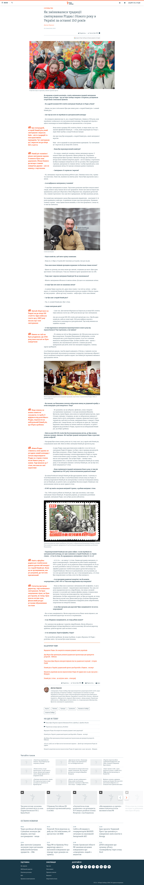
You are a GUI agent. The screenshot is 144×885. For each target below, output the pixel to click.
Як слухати (24, 866)
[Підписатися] (109, 866)
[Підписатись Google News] (77, 866)
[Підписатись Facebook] (73, 866)
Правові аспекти (51, 872)
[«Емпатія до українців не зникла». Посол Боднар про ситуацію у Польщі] (26, 762)
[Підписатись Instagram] (89, 866)
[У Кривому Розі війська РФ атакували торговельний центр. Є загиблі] (59, 798)
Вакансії (48, 875)
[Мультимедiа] (124, 3)
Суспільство (48, 8)
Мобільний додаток (26, 869)
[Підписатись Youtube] (85, 866)
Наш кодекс (49, 869)
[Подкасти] (119, 3)
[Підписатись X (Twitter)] (81, 866)
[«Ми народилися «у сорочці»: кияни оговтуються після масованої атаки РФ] (111, 798)
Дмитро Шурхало (49, 25)
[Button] (82, 33)
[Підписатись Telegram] (97, 866)
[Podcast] (105, 866)
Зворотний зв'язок (51, 878)
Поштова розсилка (26, 872)
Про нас (48, 866)
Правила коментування (28, 878)
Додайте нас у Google (134, 2)
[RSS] (101, 866)
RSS (22, 875)
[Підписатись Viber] (93, 866)
